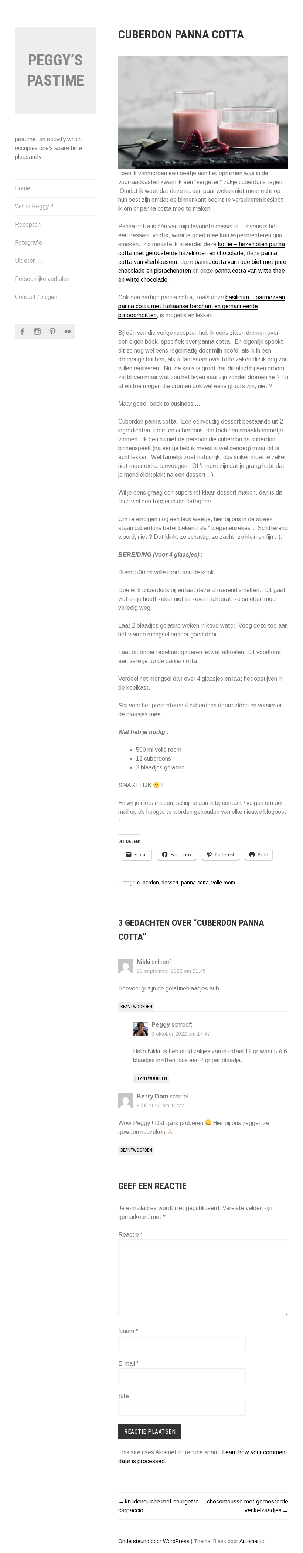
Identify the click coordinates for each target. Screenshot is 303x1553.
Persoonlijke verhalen (42, 279)
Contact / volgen (36, 297)
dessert (169, 883)
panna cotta (195, 883)
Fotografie (28, 242)
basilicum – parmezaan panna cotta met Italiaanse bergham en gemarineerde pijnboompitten (201, 306)
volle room (223, 883)
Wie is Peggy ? (34, 206)
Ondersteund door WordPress (154, 1541)
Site (123, 1396)
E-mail (128, 1363)
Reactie (130, 1234)
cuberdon (148, 883)
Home (22, 188)
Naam (128, 1331)
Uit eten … (29, 261)
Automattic (251, 1541)
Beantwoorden (136, 1006)
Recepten (28, 224)
